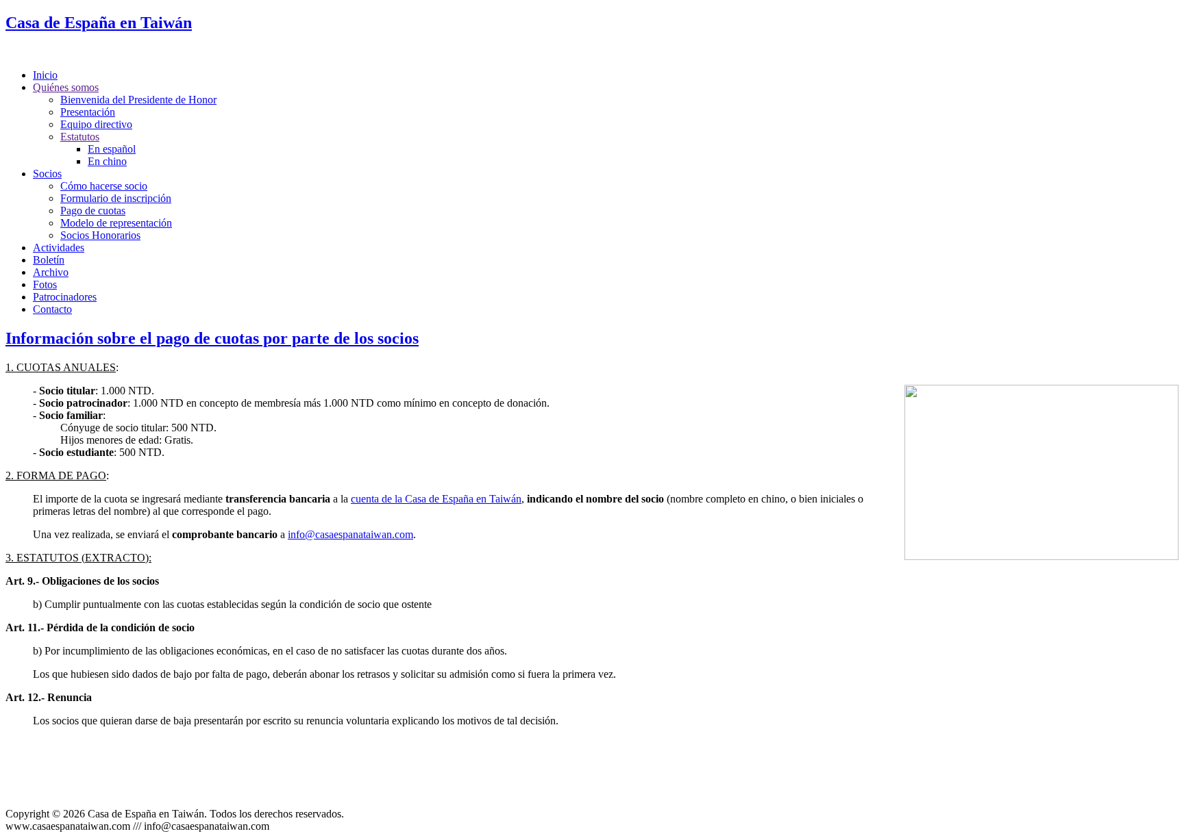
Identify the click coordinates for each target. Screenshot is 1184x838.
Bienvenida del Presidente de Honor (138, 99)
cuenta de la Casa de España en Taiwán (436, 499)
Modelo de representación (116, 223)
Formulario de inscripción (115, 198)
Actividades (58, 247)
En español (112, 149)
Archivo (51, 272)
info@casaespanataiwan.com (350, 534)
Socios (47, 173)
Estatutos (79, 136)
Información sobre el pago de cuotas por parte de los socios (212, 338)
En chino (107, 161)
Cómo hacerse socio (103, 186)
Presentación (87, 112)
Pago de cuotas (92, 210)
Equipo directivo (96, 124)
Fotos (45, 284)
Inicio (45, 75)
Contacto (52, 309)
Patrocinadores (65, 297)
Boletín (48, 260)
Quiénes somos (66, 87)
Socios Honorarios (100, 235)
